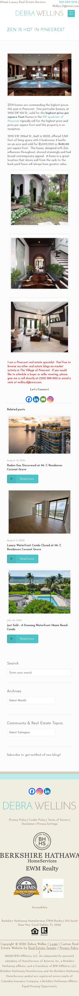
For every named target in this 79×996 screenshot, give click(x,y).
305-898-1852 (68, 2)
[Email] (43, 397)
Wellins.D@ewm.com (65, 6)
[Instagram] (50, 397)
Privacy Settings (47, 824)
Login (54, 944)
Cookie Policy (37, 820)
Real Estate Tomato (42, 948)
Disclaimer (28, 824)
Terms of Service (58, 820)
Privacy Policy (17, 820)
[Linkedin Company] (47, 791)
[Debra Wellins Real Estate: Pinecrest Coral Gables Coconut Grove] (39, 13)
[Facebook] (29, 397)
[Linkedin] (36, 397)
